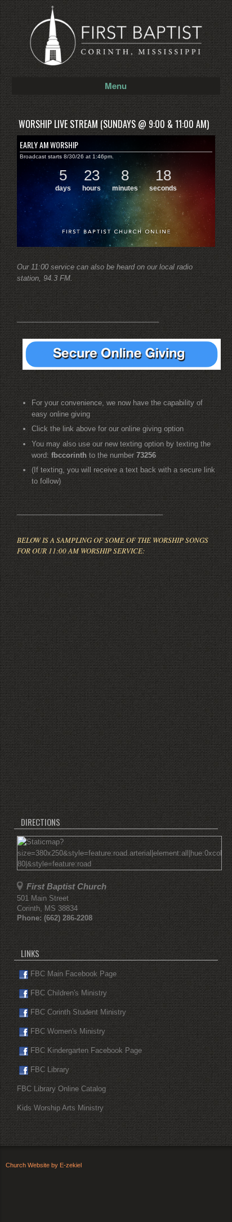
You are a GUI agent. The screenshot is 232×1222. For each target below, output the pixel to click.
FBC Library (49, 1069)
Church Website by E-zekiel (44, 1165)
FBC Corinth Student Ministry (78, 1012)
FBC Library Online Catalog (61, 1088)
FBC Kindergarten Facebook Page (86, 1050)
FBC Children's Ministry (68, 993)
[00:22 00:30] (116, 191)
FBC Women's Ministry (67, 1031)
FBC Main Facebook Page (73, 973)
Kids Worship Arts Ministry (60, 1108)
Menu (116, 85)
